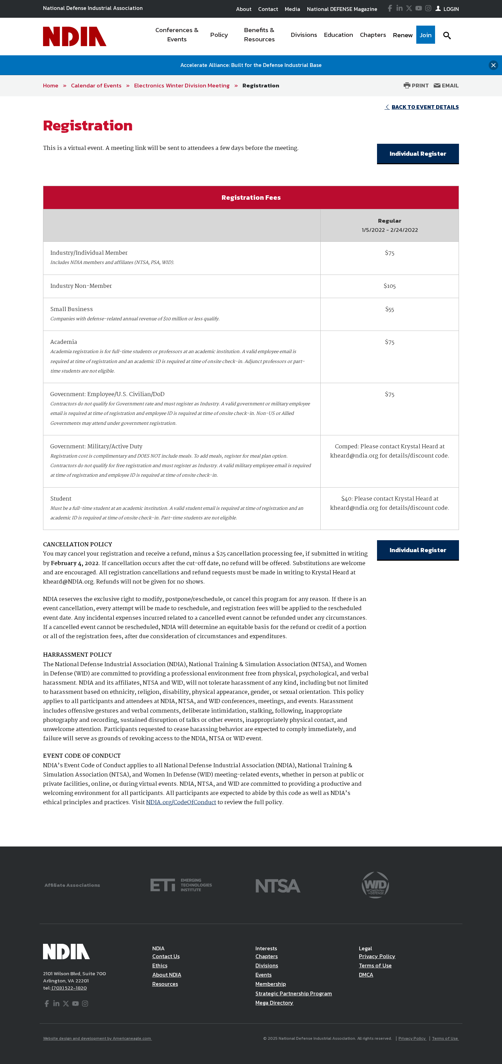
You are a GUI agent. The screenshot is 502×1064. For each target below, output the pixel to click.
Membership (270, 984)
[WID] (375, 884)
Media (292, 9)
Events (263, 974)
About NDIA (166, 974)
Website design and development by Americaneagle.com (97, 1038)
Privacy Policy (377, 956)
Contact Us (166, 956)
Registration (260, 85)
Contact (268, 9)
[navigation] (291, 36)
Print (419, 85)
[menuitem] (177, 36)
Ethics (159, 965)
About (243, 9)
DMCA (366, 974)
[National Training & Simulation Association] (278, 884)
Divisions (266, 965)
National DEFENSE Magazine (342, 9)
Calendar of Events (96, 85)
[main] (251, 471)
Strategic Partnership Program (293, 993)
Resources (165, 984)
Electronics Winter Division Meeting (182, 85)
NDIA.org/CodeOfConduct (181, 802)
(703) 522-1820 (69, 988)
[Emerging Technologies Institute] (181, 884)
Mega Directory (274, 1002)
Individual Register (418, 153)
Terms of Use (375, 965)
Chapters (266, 956)
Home (50, 85)
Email (450, 85)
